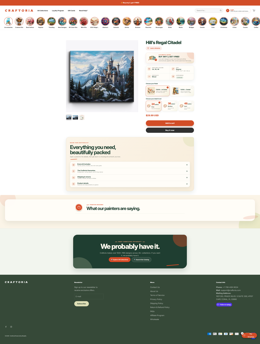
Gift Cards (71, 10)
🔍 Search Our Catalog (141, 259)
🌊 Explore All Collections (119, 259)
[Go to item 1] (69, 117)
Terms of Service (157, 295)
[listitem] (8, 22)
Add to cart (169, 123)
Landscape (179, 77)
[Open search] (220, 10)
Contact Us (155, 287)
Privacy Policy (156, 299)
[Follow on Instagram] (11, 327)
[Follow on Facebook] (6, 327)
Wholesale (154, 319)
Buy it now (169, 130)
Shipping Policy (156, 303)
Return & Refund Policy (160, 307)
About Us (154, 291)
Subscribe (81, 304)
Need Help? (83, 10)
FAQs (152, 311)
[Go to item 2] (75, 117)
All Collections (42, 10)
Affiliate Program (157, 315)
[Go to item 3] (82, 117)
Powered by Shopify (20, 336)
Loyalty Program (58, 10)
